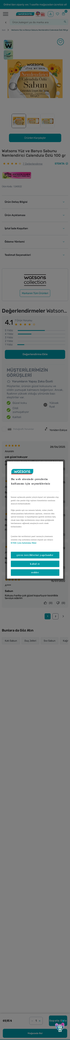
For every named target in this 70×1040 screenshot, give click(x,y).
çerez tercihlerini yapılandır (35, 554)
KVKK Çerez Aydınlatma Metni (23, 543)
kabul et (35, 564)
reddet (35, 572)
